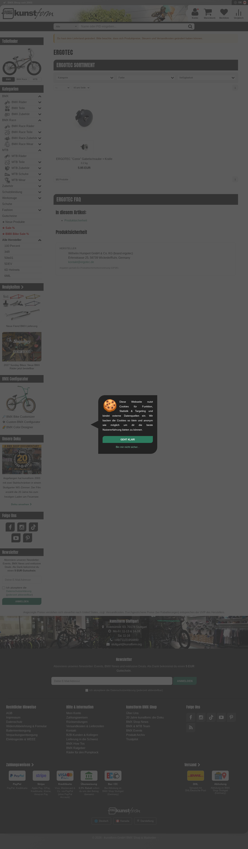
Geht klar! (128, 439)
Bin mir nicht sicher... (128, 446)
